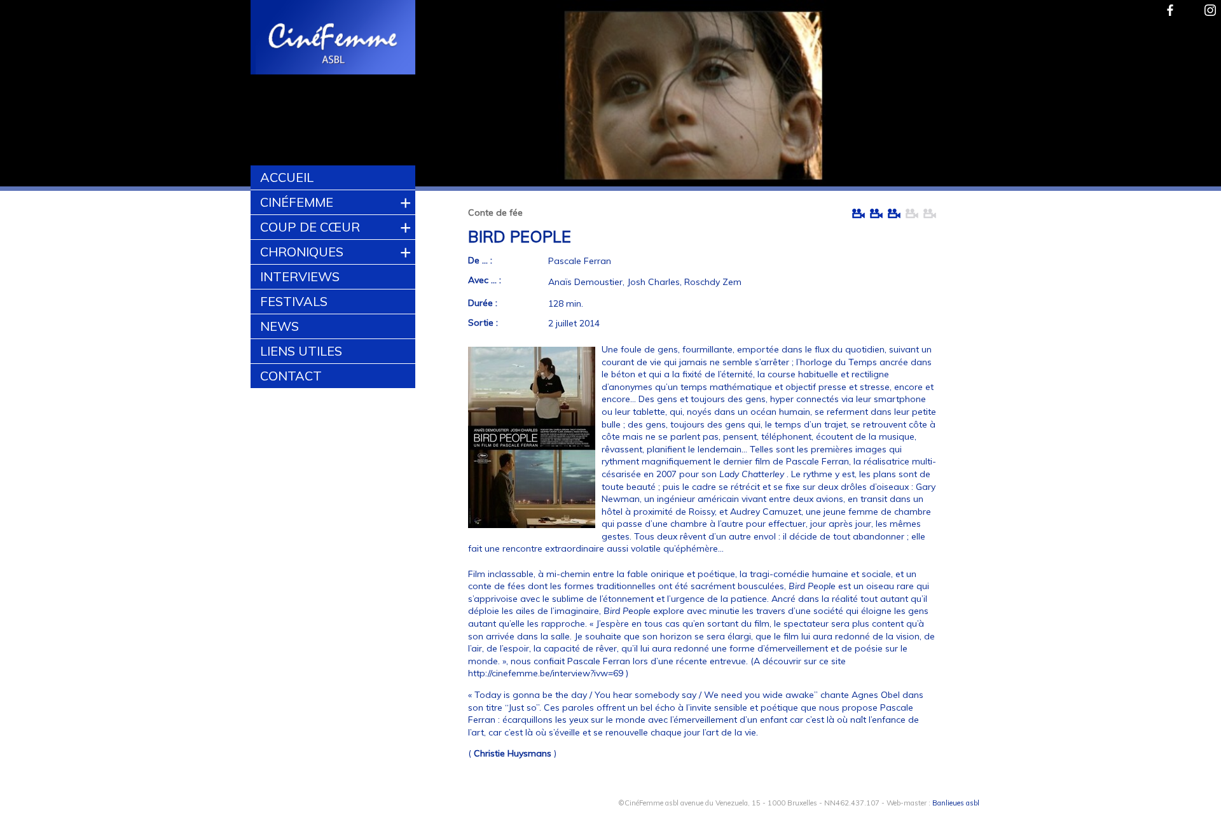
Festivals (294, 301)
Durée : (482, 303)
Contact (291, 376)
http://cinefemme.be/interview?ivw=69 (545, 673)
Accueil (287, 177)
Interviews (300, 276)
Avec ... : (484, 280)
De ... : (480, 260)
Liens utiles (301, 351)
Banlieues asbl (955, 802)
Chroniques (301, 252)
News (279, 326)
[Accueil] (333, 39)
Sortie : (483, 322)
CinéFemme (296, 202)
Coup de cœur (310, 227)
